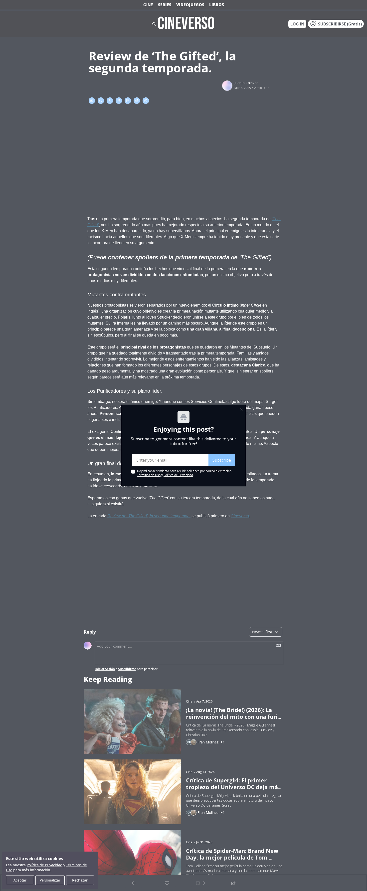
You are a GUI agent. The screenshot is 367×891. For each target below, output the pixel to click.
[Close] (241, 409)
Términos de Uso (149, 475)
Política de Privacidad (178, 475)
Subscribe (221, 460)
